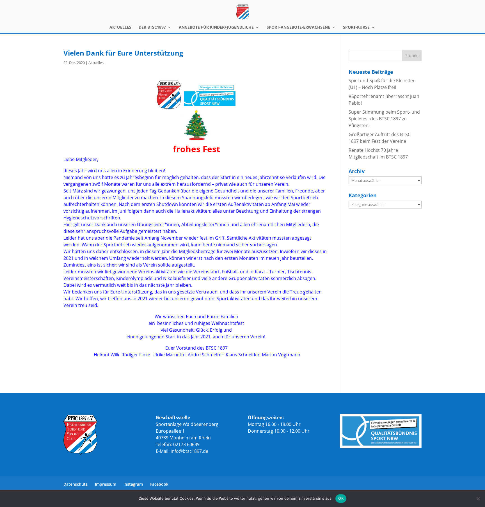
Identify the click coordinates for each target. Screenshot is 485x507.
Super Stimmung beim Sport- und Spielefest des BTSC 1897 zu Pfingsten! (384, 119)
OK (341, 498)
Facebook (159, 484)
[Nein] (478, 498)
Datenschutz (75, 484)
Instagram (133, 484)
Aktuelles (96, 62)
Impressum (105, 484)
